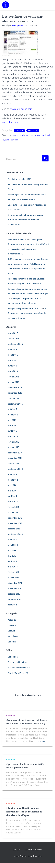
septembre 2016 (15, 344)
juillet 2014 (13, 480)
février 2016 (13, 377)
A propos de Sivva (33, 850)
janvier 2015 (13, 447)
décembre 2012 (15, 583)
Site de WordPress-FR (18, 673)
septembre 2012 (15, 599)
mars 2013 (13, 567)
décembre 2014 (15, 453)
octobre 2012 (14, 594)
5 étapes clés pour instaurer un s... (23, 309)
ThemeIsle (37, 856)
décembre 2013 (15, 518)
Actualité (12, 620)
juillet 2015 (13, 415)
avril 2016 (12, 366)
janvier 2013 (13, 578)
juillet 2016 (13, 355)
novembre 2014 (15, 458)
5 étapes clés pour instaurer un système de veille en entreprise (27, 313)
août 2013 (12, 539)
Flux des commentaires (19, 668)
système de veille (10, 140)
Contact (17, 850)
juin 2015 (12, 420)
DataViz (11, 631)
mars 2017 (13, 333)
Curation (19, 130)
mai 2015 (12, 425)
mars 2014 (13, 501)
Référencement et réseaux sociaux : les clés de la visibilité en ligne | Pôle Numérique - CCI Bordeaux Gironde (28, 264)
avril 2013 (12, 561)
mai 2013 (12, 556)
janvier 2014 (13, 512)
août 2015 (12, 409)
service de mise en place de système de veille (31, 135)
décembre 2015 (15, 387)
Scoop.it (12, 642)
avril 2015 (12, 431)
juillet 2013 (13, 545)
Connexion (13, 657)
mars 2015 (13, 436)
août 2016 (12, 349)
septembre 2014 (15, 469)
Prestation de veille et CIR (19, 179)
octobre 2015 (14, 398)
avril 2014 (12, 496)
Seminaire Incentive (17, 240)
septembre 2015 (15, 404)
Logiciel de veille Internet (29, 283)
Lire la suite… (41, 741)
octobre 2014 (14, 463)
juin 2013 (12, 550)
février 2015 (13, 442)
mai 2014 (12, 491)
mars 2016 (13, 371)
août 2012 (12, 605)
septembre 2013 (15, 534)
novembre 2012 (15, 588)
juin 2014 (12, 485)
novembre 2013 (15, 523)
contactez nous (10, 122)
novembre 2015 (15, 393)
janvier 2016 (13, 382)
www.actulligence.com (21, 109)
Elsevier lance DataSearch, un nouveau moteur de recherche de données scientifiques (25, 220)
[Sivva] (6, 4)
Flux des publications (17, 662)
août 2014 (12, 474)
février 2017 (13, 338)
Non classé (32, 130)
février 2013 (13, 572)
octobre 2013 (14, 529)
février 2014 (13, 507)
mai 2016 (12, 360)
